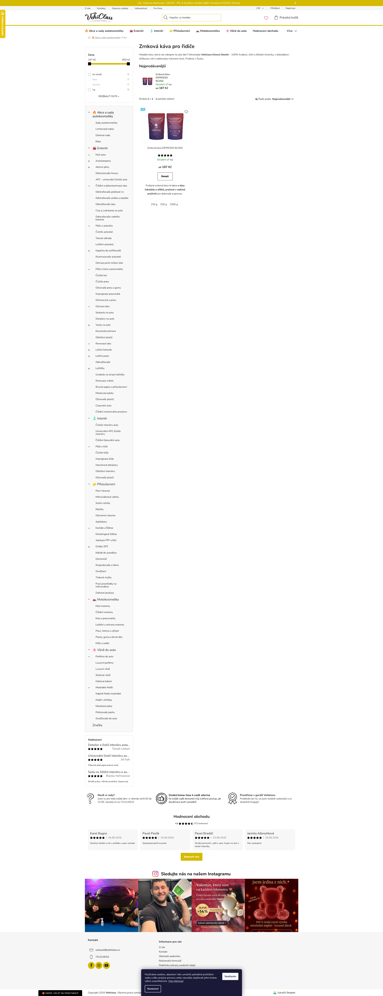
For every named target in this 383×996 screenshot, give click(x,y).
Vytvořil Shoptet (286, 992)
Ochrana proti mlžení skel (109, 263)
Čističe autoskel (104, 232)
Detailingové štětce (106, 534)
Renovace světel (104, 380)
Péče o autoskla (104, 225)
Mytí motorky (103, 606)
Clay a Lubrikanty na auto (109, 210)
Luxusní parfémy (104, 662)
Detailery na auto (105, 318)
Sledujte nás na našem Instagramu (196, 874)
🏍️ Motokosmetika (106, 599)
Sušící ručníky (103, 503)
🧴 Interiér (100, 418)
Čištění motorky (104, 612)
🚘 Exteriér (100, 148)
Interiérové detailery (107, 465)
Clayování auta (103, 405)
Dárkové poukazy (105, 592)
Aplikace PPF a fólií (106, 540)
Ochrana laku (103, 306)
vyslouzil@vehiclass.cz (107, 950)
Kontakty (101, 8)
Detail (165, 176)
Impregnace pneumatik (108, 294)
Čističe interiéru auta (107, 425)
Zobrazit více (191, 856)
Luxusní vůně (103, 669)
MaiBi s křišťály (104, 700)
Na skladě (110, 74)
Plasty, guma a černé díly (109, 637)
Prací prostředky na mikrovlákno (106, 585)
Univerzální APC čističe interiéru (108, 433)
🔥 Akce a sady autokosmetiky (103, 114)
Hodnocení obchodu (192, 816)
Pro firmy (158, 8)
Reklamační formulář (170, 960)
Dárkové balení (104, 681)
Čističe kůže (102, 452)
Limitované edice (105, 129)
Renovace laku (103, 343)
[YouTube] (106, 965)
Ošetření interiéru (105, 471)
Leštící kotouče (104, 349)
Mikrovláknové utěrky (107, 497)
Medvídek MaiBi (104, 687)
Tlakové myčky (104, 577)
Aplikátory (101, 521)
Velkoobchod (141, 8)
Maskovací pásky (104, 393)
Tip (110, 89)
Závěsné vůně (103, 675)
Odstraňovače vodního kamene (108, 218)
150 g (154, 204)
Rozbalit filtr (108, 96)
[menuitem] (104, 31)
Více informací (175, 981)
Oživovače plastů (105, 399)
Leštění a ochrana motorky (110, 624)
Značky (97, 725)
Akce (110, 79)
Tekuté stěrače (104, 238)
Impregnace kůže (105, 459)
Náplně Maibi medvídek (108, 693)
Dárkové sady (103, 135)
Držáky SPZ (102, 546)
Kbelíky (100, 509)
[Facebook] (91, 965)
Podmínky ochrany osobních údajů (177, 965)
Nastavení (152, 988)
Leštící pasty (102, 356)
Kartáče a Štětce (104, 528)
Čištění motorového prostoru (111, 411)
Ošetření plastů (104, 337)
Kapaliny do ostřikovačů (108, 250)
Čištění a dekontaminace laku (111, 185)
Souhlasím (230, 976)
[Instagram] (98, 965)
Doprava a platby (120, 8)
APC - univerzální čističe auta (111, 179)
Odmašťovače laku (105, 204)
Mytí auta (101, 154)
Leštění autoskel (105, 244)
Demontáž (101, 559)
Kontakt (163, 951)
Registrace (290, 8)
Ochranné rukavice (105, 515)
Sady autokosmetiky (106, 122)
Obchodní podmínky (169, 956)
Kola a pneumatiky (105, 618)
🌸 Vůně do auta (104, 650)
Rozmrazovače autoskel (108, 256)
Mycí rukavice (103, 490)
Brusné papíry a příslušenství (111, 387)
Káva (98, 141)
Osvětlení (101, 571)
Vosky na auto (103, 325)
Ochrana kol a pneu (106, 300)
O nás (87, 8)
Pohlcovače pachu (105, 712)
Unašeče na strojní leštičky (110, 374)
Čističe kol (101, 275)
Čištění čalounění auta (107, 440)
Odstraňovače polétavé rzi (110, 192)
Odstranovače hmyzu (107, 173)
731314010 (102, 957)
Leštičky (100, 368)
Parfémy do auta (104, 656)
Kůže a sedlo (102, 643)
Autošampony (103, 161)
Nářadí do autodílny (106, 552)
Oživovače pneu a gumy (108, 287)
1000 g (174, 204)
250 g (163, 204)
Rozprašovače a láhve (107, 565)
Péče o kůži (102, 446)
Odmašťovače (103, 362)
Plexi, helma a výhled (107, 631)
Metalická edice (104, 706)
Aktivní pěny (102, 167)
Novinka (110, 84)
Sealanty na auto (105, 312)
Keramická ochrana (106, 331)
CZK (258, 8)
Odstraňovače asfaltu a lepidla (112, 198)
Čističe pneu (102, 281)
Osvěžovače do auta (106, 718)
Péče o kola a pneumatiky (109, 269)
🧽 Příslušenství (104, 484)
